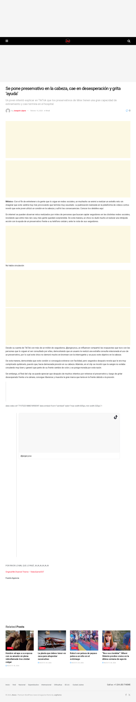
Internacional (46, 685)
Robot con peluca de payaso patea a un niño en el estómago (83, 656)
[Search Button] (129, 41)
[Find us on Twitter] (129, 695)
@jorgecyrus (26, 456)
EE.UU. (67, 685)
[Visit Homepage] (67, 41)
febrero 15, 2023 (36, 111)
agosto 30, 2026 (13, 666)
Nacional (22, 685)
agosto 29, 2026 (45, 663)
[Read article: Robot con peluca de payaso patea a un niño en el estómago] (84, 640)
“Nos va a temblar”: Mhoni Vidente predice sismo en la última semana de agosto (115, 656)
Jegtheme (57, 695)
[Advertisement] (68, 18)
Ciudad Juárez (78, 685)
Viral (48, 111)
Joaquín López (20, 111)
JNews (13, 695)
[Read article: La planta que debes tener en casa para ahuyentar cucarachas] (52, 640)
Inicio (8, 685)
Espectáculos (33, 685)
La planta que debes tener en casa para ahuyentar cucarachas (52, 656)
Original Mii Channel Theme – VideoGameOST (25, 572)
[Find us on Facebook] (126, 695)
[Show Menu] (7, 41)
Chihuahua (58, 685)
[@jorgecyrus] (69, 453)
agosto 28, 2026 (109, 663)
